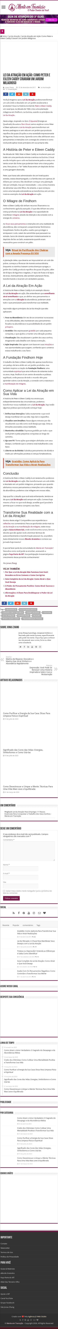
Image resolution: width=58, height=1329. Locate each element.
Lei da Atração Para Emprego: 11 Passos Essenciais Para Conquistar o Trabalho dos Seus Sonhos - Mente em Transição (28, 814)
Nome (6, 865)
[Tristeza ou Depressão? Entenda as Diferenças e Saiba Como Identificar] (9, 953)
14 (35, 947)
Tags (38, 925)
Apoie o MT (5, 1294)
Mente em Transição (44, 548)
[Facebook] (18, 913)
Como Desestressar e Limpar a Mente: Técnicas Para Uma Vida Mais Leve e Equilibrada (28, 787)
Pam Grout (25, 124)
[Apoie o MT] (44, 913)
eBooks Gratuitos (8, 1273)
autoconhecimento (28, 609)
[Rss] (13, 913)
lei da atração (8, 616)
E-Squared (33, 121)
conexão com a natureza (13, 613)
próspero (9, 327)
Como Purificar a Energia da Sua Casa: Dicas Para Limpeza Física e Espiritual (26, 714)
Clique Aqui (39, 638)
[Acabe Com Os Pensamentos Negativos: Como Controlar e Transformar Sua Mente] (9, 973)
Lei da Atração (14, 36)
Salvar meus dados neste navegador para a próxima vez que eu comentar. (27, 892)
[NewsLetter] (39, 913)
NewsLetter (5, 1248)
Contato (4, 1244)
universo (16, 218)
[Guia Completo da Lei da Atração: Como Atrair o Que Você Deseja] (9, 963)
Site (4, 882)
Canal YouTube (7, 1298)
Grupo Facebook (7, 1303)
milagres (15, 215)
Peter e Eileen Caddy (11, 619)
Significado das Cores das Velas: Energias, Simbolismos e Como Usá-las (23, 751)
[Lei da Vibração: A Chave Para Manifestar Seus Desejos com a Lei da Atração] (9, 943)
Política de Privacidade (10, 1257)
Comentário (8, 840)
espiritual (18, 371)
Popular (16, 925)
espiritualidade (33, 613)
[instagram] (34, 913)
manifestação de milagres (15, 384)
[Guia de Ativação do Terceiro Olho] (29, 19)
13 (38, 957)
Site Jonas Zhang (7, 1307)
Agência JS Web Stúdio (37, 1316)
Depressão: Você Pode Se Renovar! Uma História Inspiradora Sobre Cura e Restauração (41, 670)
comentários (28, 925)
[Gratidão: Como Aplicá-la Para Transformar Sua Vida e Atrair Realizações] (9, 933)
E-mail (6, 873)
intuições (48, 344)
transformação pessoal (32, 619)
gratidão (32, 331)
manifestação (23, 616)
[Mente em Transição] (29, 7)
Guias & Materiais (16, 530)
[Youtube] (29, 913)
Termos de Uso (7, 1252)
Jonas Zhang (9, 87)
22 (35, 937)
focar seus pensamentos (16, 224)
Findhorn (47, 613)
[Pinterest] (24, 913)
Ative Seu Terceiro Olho (10, 1282)
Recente (6, 925)
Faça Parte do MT (16, 554)
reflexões (7, 523)
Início (4, 36)
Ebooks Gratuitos (32, 539)
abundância (11, 609)
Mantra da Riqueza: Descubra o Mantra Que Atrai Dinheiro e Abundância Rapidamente (20, 660)
